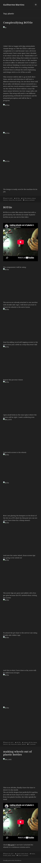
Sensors (5, 200)
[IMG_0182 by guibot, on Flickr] (20, 771)
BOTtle (18, 198)
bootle (5, 855)
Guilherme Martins (13, 4)
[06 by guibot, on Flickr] (20, 34)
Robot (34, 198)
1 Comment (32, 744)
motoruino (14, 744)
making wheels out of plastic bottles (17, 753)
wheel (13, 855)
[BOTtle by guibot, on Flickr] (20, 117)
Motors (29, 198)
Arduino (26, 742)
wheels (24, 744)
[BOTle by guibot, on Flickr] (20, 281)
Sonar (10, 200)
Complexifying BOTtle (18, 22)
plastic (20, 200)
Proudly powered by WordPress (12, 860)
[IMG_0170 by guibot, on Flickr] (20, 431)
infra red (14, 200)
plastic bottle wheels (22, 854)
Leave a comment (30, 200)
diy (9, 744)
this (23, 46)
